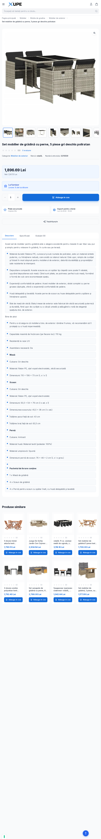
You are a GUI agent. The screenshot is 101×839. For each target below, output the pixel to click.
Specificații (25, 236)
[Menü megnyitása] (3, 4)
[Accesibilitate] (86, 833)
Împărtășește (52, 221)
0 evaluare (26, 150)
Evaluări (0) (40, 236)
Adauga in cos (15, 552)
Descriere (9, 236)
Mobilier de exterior (57, 18)
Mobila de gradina (37, 18)
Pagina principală (9, 18)
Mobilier (23, 18)
